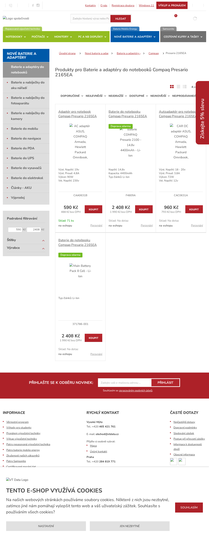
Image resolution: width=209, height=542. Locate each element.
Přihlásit (165, 383)
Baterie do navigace (26, 138)
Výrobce (13, 248)
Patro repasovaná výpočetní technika (28, 444)
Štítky (11, 240)
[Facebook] (33, 5)
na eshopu (65, 226)
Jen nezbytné (130, 526)
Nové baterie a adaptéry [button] (133, 37)
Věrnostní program (17, 422)
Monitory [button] (61, 37)
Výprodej (18, 197)
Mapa (93, 446)
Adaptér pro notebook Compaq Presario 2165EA (77, 113)
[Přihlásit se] (198, 5)
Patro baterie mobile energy (23, 450)
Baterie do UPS (22, 158)
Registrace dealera (123, 5)
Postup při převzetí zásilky (189, 439)
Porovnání (96, 225)
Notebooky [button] (14, 37)
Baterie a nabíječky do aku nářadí (27, 85)
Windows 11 (146, 5)
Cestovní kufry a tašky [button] (181, 37)
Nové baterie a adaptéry (21, 55)
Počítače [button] (38, 37)
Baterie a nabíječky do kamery (27, 116)
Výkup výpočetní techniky (21, 439)
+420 (104, 426)
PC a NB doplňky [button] (90, 37)
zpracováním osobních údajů (135, 390)
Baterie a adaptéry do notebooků (27, 70)
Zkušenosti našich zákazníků (22, 455)
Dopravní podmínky (185, 427)
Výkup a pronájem (172, 5)
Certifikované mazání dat (21, 467)
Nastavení (46, 526)
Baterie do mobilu (24, 128)
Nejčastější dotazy (184, 422)
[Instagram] (38, 5)
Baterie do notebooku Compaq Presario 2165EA (128, 113)
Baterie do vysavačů (26, 168)
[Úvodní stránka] (16, 18)
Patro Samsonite (16, 461)
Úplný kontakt (98, 451)
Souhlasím (189, 507)
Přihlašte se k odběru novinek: (61, 382)
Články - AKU (21, 188)
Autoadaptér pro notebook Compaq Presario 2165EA (178, 113)
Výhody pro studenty (18, 427)
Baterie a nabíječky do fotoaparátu (27, 101)
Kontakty (90, 5)
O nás (103, 5)
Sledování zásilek (183, 433)
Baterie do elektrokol (27, 178)
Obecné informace (184, 454)
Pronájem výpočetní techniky (23, 433)
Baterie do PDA (22, 148)
